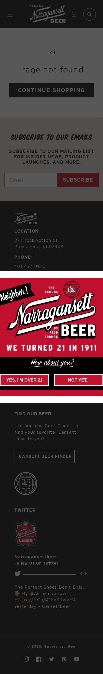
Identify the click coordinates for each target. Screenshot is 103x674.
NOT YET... (79, 380)
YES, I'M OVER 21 (24, 380)
